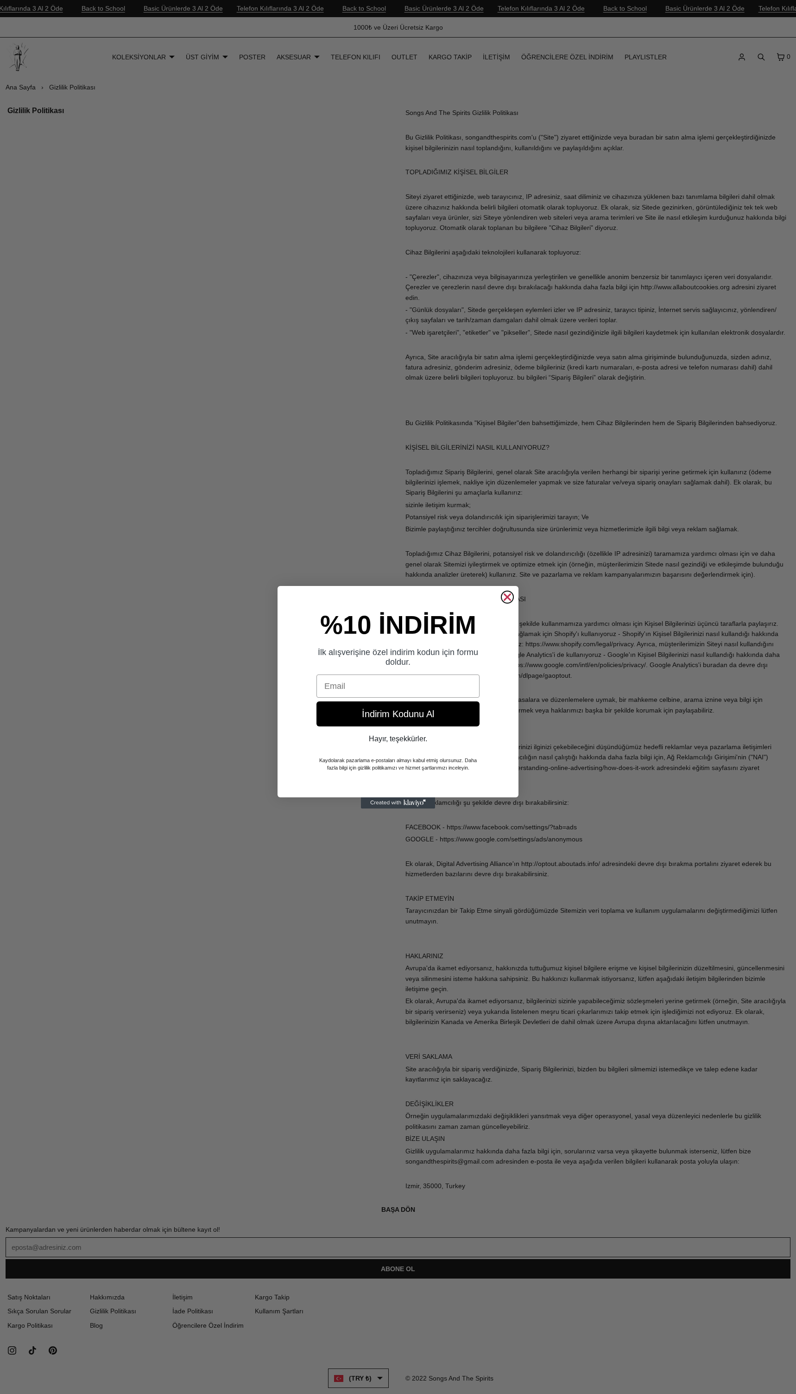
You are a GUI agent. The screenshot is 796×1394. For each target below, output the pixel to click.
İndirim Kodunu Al (398, 714)
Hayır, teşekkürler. (398, 739)
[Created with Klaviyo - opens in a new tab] (398, 802)
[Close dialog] (507, 597)
